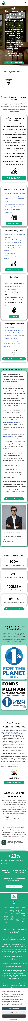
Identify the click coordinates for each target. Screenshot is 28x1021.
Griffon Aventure (14, 818)
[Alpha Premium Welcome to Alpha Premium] (3, 3)
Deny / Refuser (14, 1012)
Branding (14, 277)
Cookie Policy (13, 1019)
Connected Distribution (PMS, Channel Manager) (6, 916)
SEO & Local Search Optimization (15, 196)
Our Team (23, 924)
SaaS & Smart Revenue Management (6, 919)
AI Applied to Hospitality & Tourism (12, 919)
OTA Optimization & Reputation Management (23, 913)
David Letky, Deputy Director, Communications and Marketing (15, 842)
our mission (15, 763)
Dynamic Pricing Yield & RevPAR (12, 913)
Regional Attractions (23, 922)
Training (11, 921)
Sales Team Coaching (12, 253)
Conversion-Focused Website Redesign (12, 916)
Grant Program (6, 924)
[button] (1, 82)
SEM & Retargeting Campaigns (18, 911)
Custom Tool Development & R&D (23, 919)
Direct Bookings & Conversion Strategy (17, 913)
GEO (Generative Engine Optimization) (12, 908)
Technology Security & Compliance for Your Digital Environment (12, 343)
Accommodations (17, 921)
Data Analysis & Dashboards (14, 207)
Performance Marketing (14, 189)
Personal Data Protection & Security (6, 922)
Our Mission (12, 924)
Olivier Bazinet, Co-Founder (16, 817)
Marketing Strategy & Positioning (15, 193)
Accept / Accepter (14, 1008)
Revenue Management (14, 230)
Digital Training (9, 327)
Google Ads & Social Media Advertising (12, 911)
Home (6, 907)
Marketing (17, 907)
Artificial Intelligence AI (23, 915)
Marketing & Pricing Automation (15, 335)
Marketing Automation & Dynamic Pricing (17, 919)
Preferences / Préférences (14, 1016)
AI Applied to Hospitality (12, 333)
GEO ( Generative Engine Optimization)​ (14, 119)
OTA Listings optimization (13, 242)
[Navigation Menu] (25, 2)
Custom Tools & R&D (11, 338)
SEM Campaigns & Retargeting (14, 204)
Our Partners (18, 924)
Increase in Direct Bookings (13, 240)
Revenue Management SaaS (14, 330)
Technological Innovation (14, 324)
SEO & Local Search (6, 910)
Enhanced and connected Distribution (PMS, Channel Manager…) (12, 247)
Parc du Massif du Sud (13, 843)
